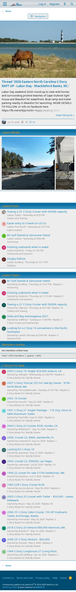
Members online (13, 344)
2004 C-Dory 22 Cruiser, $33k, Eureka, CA (32, 425)
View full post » (65, 115)
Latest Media (11, 132)
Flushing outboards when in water (28, 247)
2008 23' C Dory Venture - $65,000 (28, 539)
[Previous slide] (6, 163)
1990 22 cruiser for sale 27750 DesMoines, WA (36, 472)
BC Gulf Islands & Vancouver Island (28, 235)
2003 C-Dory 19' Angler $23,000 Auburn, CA (34, 371)
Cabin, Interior (14, 230)
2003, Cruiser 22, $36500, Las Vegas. (29, 461)
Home (63, 577)
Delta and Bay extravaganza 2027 (27, 316)
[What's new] (64, 4)
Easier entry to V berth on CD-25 (26, 223)
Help (54, 577)
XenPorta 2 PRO (9, 587)
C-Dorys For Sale (13, 365)
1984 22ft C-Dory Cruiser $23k (26, 484)
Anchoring (12, 241)
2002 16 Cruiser (17, 398)
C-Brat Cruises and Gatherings (23, 322)
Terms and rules (24, 577)
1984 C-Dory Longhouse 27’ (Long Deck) (32, 551)
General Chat (14, 338)
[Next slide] (69, 163)
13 (33, 122)
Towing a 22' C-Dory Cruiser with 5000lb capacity (37, 211)
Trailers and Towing (17, 218)
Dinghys (11, 265)
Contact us (8, 577)
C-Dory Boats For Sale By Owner (23, 377)
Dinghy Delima (16, 258)
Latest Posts (10, 206)
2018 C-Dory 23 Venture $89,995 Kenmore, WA (36, 527)
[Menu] (5, 4)
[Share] (26, 122)
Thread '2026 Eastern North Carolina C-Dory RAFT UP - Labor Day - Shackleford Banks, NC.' (36, 84)
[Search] (71, 4)
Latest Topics (11, 275)
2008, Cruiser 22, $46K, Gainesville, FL (30, 437)
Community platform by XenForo (30, 584)
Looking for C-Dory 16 (20, 449)
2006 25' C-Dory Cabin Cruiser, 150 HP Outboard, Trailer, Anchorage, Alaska (37, 513)
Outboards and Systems (20, 253)
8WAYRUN (40, 587)
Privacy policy (43, 577)
